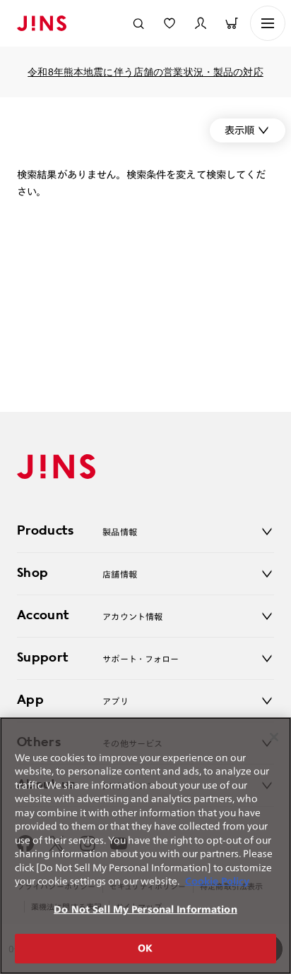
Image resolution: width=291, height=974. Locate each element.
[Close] (274, 737)
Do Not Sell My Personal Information (145, 909)
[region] (145, 845)
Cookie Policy (217, 881)
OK (145, 948)
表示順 (239, 130)
